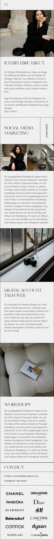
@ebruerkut (47, 131)
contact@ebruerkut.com (25, 476)
